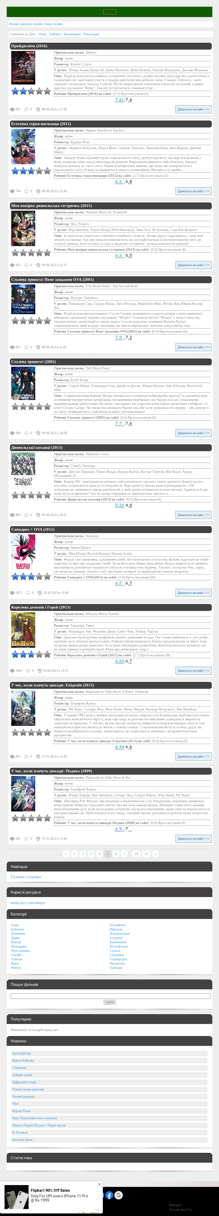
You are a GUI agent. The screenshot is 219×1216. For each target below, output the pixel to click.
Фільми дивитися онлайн (25, 24)
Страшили (19, 1068)
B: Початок (20, 1132)
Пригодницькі (20, 951)
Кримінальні (118, 942)
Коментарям (72, 34)
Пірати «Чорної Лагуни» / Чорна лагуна (38, 1125)
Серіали (115, 951)
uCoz (189, 1209)
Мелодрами (19, 946)
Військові (116, 929)
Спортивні (117, 955)
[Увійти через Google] (118, 1195)
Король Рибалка (23, 1060)
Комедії (16, 942)
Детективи (18, 933)
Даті (32, 34)
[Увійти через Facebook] (109, 1195)
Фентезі (16, 968)
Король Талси (21, 1111)
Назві (42, 34)
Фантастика (117, 963)
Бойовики (17, 929)
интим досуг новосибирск (28, 903)
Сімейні (16, 955)
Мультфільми (119, 946)
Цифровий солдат (24, 1082)
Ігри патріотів (21, 1053)
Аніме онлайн (53, 24)
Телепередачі (118, 959)
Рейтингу (55, 34)
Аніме (15, 925)
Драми (15, 938)
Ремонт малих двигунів (28, 1089)
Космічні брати (22, 1140)
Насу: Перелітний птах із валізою (34, 1118)
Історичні (116, 938)
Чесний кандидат (23, 1096)
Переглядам (91, 34)
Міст (15, 1104)
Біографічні (117, 925)
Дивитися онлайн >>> (194, 109)
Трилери (16, 959)
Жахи (14, 963)
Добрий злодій (22, 1075)
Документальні (120, 933)
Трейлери (116, 968)
